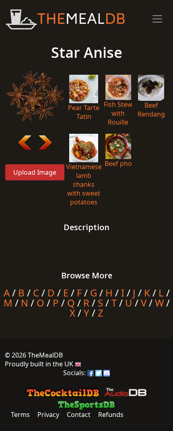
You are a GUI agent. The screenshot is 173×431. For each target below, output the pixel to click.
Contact (79, 414)
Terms (20, 414)
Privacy (48, 414)
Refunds (111, 414)
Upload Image (34, 172)
